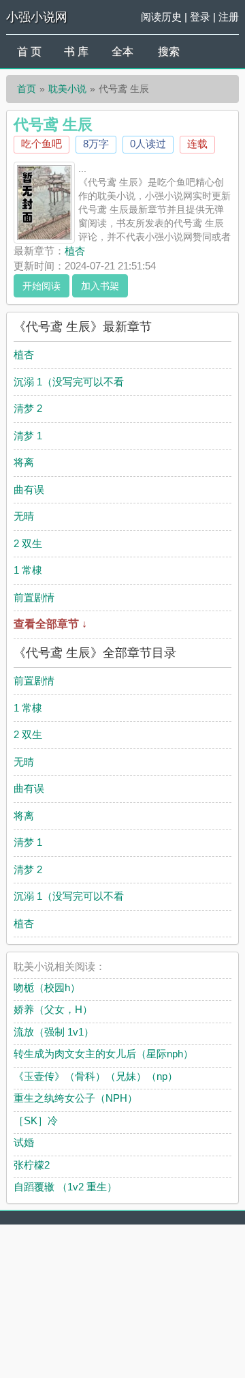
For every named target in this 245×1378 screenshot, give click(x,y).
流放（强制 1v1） (54, 1032)
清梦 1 (28, 435)
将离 (24, 462)
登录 (200, 17)
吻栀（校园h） (47, 987)
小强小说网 (36, 17)
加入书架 (100, 285)
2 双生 (28, 543)
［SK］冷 (36, 1120)
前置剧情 (34, 597)
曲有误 (29, 489)
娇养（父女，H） (53, 1009)
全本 (122, 51)
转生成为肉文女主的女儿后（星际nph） (103, 1053)
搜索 (169, 51)
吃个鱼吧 (41, 143)
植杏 (75, 250)
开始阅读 (41, 285)
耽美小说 (67, 88)
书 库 (76, 51)
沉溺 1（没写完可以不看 (69, 381)
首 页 (29, 51)
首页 (26, 88)
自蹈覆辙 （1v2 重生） (65, 1186)
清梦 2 (28, 408)
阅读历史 (161, 17)
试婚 (24, 1142)
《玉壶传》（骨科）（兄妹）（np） (96, 1076)
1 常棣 (28, 570)
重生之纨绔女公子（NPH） (75, 1098)
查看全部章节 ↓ (50, 624)
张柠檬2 (32, 1165)
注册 (228, 17)
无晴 (24, 516)
